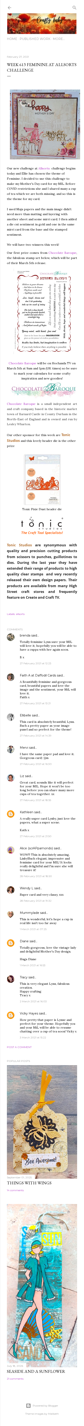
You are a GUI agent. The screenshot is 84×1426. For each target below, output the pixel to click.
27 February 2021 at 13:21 (35, 703)
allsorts (20, 614)
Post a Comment (19, 1047)
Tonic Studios (19, 545)
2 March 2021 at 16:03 (33, 1001)
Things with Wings (29, 1183)
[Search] (74, 7)
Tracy (24, 977)
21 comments (15, 1378)
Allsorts (44, 168)
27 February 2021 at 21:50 (35, 836)
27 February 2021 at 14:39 (35, 735)
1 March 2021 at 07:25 (33, 929)
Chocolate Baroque (62, 253)
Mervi (24, 748)
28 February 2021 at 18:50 (36, 876)
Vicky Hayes (29, 1013)
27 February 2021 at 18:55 (35, 800)
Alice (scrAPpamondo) (36, 848)
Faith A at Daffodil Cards (38, 675)
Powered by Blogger (45, 1405)
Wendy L (26, 888)
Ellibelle (25, 715)
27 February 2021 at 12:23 (35, 663)
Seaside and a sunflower (36, 1371)
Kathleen (26, 812)
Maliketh (53, 1413)
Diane (24, 941)
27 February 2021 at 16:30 (36, 764)
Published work (35, 39)
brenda (25, 635)
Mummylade (29, 913)
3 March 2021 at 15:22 (33, 1037)
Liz (22, 776)
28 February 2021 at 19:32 (35, 900)
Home (12, 39)
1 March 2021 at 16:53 (32, 965)
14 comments (15, 1190)
